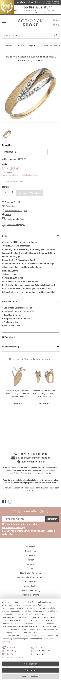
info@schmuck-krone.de (37, 457)
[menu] (3, 23)
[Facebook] (4, 501)
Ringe (31, 46)
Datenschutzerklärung (30, 590)
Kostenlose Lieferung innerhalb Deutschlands (19, 175)
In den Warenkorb (31, 193)
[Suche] (55, 35)
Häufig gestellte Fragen (30, 573)
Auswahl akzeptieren (30, 676)
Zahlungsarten (30, 582)
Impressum (32, 635)
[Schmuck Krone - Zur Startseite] (30, 22)
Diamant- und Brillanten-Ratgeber (30, 577)
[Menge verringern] (13, 196)
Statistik (39, 647)
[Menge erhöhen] (13, 192)
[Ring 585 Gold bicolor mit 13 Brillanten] (30, 93)
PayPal (10, 654)
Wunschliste (57, 20)
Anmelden (30, 547)
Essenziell (11, 647)
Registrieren (30, 551)
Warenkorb (57, 24)
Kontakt (30, 560)
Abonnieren (52, 519)
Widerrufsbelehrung (30, 595)
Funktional (40, 654)
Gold (20, 46)
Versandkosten (30, 586)
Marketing (11, 650)
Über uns (30, 568)
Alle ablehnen (30, 670)
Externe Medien (43, 650)
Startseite (8, 46)
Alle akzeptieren (30, 664)
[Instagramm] (10, 501)
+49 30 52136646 (37, 453)
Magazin (30, 564)
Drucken (8, 215)
